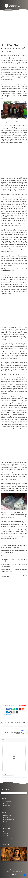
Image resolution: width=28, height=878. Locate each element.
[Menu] (2, 6)
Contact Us (6, 836)
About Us (5, 833)
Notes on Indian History (18, 870)
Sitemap (13, 871)
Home (5, 831)
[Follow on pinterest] (15, 874)
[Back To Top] (25, 875)
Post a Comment (7, 714)
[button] (7, 709)
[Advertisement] (14, 28)
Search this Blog (7, 838)
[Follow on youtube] (13, 874)
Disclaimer (8, 871)
